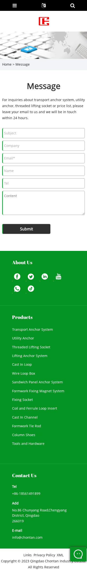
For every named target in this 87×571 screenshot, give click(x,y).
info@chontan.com (27, 537)
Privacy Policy (44, 555)
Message (22, 64)
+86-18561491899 (26, 493)
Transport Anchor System (32, 329)
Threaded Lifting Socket (31, 347)
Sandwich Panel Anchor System (37, 382)
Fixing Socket (22, 399)
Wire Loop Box (23, 373)
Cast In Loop (22, 364)
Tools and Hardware (28, 443)
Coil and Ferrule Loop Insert (34, 408)
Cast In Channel (25, 417)
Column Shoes (23, 435)
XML (60, 555)
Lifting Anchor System (29, 355)
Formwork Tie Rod (26, 426)
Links (27, 555)
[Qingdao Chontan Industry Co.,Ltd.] (44, 21)
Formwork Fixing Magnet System (38, 391)
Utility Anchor (23, 338)
